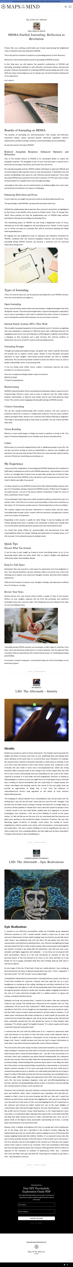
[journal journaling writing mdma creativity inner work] (36, 26)
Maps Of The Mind (41, 842)
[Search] (65, 7)
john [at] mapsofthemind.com (36, 1242)
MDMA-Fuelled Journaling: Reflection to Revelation (36, 37)
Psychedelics (36, 687)
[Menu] (69, 7)
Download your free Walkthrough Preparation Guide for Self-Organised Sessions (36, 1)
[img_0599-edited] (36, 853)
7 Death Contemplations (13, 380)
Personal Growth (38, 31)
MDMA (30, 31)
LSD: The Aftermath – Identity (36, 691)
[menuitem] (65, 7)
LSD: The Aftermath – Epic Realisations (36, 862)
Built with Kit (36, 1223)
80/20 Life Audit (10, 377)
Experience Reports (32, 858)
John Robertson (40, 671)
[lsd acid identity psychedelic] (36, 682)
